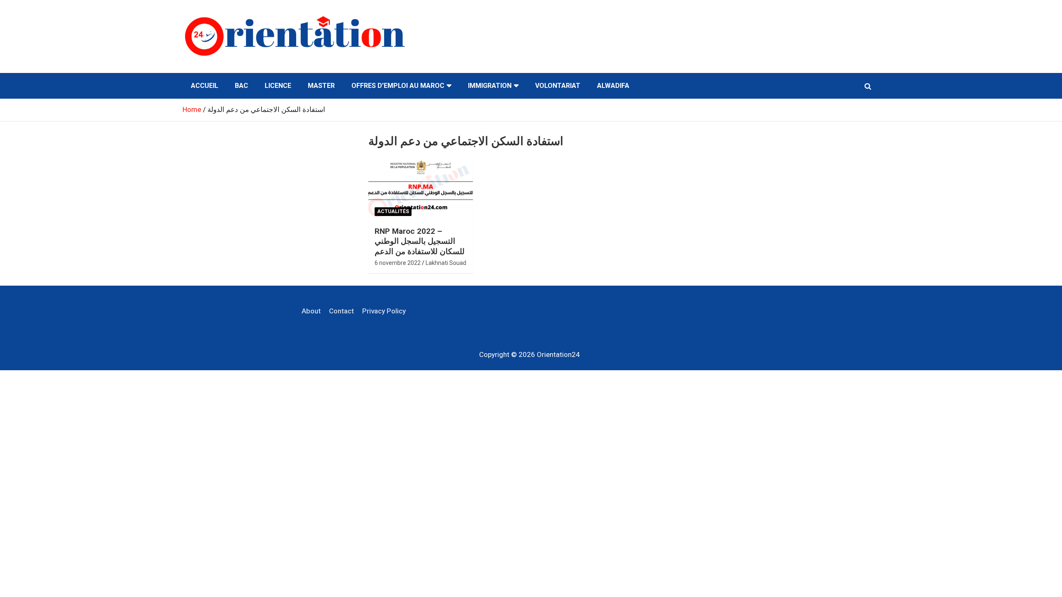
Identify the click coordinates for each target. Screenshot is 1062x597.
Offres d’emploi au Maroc (397, 86)
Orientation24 (558, 354)
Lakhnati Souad (446, 263)
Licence (278, 86)
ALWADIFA (613, 86)
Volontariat (557, 86)
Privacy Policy (384, 311)
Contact (341, 311)
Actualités (393, 211)
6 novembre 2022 (398, 263)
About (311, 311)
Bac (241, 86)
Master (321, 86)
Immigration (490, 86)
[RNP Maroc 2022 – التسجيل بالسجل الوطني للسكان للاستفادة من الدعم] (420, 188)
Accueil (204, 86)
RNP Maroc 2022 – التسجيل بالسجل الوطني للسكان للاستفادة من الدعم (420, 241)
